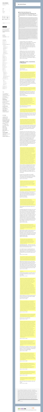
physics (9, 103)
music (5, 102)
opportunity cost (32, 395)
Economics (4, 41)
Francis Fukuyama (30, 13)
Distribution (4, 48)
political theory (33, 396)
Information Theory (5, 76)
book (18, 399)
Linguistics (4, 60)
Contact (3, 12)
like (4, 126)
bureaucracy (27, 391)
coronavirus (4, 95)
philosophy (35, 395)
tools (3, 108)
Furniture (4, 56)
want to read (4, 109)
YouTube (4, 111)
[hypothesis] (19, 399)
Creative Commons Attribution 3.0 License (31, 410)
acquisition (5, 116)
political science (29, 396)
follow (6, 124)
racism (9, 104)
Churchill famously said (23, 244)
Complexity (4, 73)
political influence (20, 396)
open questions (27, 395)
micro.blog (4, 101)
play (8, 130)
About (3, 8)
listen (5, 127)
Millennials (25, 394)
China (18, 392)
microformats (7, 101)
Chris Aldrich (5, 3)
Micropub (4, 102)
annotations (4, 93)
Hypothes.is (4, 98)
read (5, 132)
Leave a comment (20, 401)
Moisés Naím (33, 394)
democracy (26, 392)
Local (3, 61)
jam (8, 125)
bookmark (6, 120)
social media (5, 106)
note (5, 129)
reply (5, 133)
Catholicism (33, 391)
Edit (3, 80)
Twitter (5, 108)
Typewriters (4, 87)
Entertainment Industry (6, 44)
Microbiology (4, 77)
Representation (5, 53)
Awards (4, 45)
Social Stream (29, 390)
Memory (4, 64)
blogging (6, 93)
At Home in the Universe (27, 42)
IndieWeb (4, 57)
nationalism (19, 395)
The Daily (4, 107)
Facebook (5, 96)
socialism (19, 398)
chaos (36, 391)
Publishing (4, 52)
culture (6, 95)
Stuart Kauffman (22, 398)
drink (6, 122)
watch (5, 136)
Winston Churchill (28, 398)
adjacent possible (34, 390)
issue (4, 125)
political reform (24, 396)
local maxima (22, 394)
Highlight (25, 390)
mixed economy (29, 394)
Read (27, 390)
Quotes (4, 84)
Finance (4, 49)
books (8, 93)
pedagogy (7, 103)
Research (4, 11)
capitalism (30, 391)
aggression (19, 391)
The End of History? (26, 12)
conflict (24, 392)
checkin (6, 121)
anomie (22, 391)
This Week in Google (7, 107)
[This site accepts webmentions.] (22, 408)
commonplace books (5, 94)
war (25, 398)
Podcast (4, 68)
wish (9, 136)
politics (36, 396)
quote (4, 131)
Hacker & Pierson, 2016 (23, 235)
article (5, 119)
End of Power (33, 392)
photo (5, 130)
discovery (8, 95)
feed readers (4, 97)
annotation (5, 117)
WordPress (4, 88)
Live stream (4, 83)
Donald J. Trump (30, 392)
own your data (4, 103)
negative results (23, 395)
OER (6, 102)
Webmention (5, 110)
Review (3, 69)
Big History (4, 72)
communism (21, 392)
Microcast (4, 65)
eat (4, 123)
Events (4, 81)
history (7, 97)
